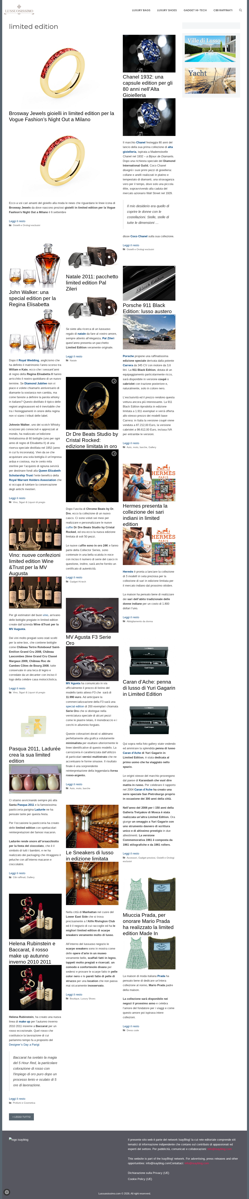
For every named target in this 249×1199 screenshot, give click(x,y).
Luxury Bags (141, 10)
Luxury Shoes (167, 10)
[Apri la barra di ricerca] (240, 10)
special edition (75, 706)
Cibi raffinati (222, 10)
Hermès (128, 571)
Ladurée (40, 809)
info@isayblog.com (220, 1149)
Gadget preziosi (146, 857)
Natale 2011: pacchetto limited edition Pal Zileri (92, 283)
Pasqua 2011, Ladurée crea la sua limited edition (35, 755)
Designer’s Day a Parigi (24, 1044)
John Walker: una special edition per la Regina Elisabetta (32, 298)
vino (45, 615)
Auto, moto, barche (137, 447)
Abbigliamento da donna (140, 621)
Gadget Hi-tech (195, 10)
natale (82, 333)
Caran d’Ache (132, 753)
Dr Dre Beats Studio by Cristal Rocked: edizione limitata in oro (92, 440)
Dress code (133, 1030)
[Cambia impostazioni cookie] (6, 1192)
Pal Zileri (108, 338)
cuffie (69, 527)
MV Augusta (17, 629)
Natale (73, 360)
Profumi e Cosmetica (24, 1102)
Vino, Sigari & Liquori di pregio (29, 502)
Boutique (74, 998)
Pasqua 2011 (25, 804)
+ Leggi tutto (21, 1117)
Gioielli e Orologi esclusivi (26, 225)
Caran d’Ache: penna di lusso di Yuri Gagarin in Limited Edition (149, 688)
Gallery (152, 447)
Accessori (132, 857)
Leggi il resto (17, 221)
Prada (161, 976)
